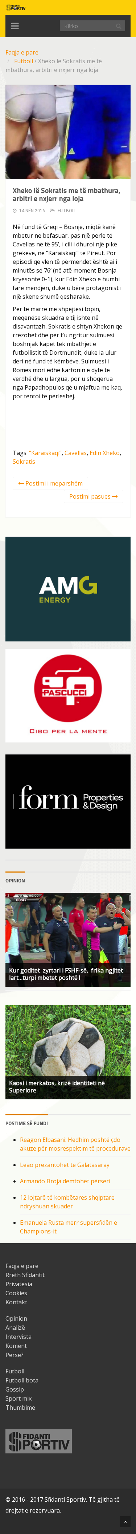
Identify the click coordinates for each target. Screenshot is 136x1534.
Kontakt (16, 1302)
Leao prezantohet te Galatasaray (65, 1165)
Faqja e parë (21, 52)
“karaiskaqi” (45, 453)
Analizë (15, 1328)
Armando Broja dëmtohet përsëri (65, 1181)
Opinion (16, 1318)
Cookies (16, 1293)
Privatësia (18, 1284)
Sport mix (18, 1398)
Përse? (14, 1355)
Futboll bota (21, 1380)
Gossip (14, 1389)
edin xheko (105, 453)
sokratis (24, 462)
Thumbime (20, 1408)
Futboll (23, 61)
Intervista (18, 1337)
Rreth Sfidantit (25, 1275)
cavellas (76, 453)
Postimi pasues (90, 496)
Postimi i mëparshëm (53, 483)
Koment (16, 1346)
